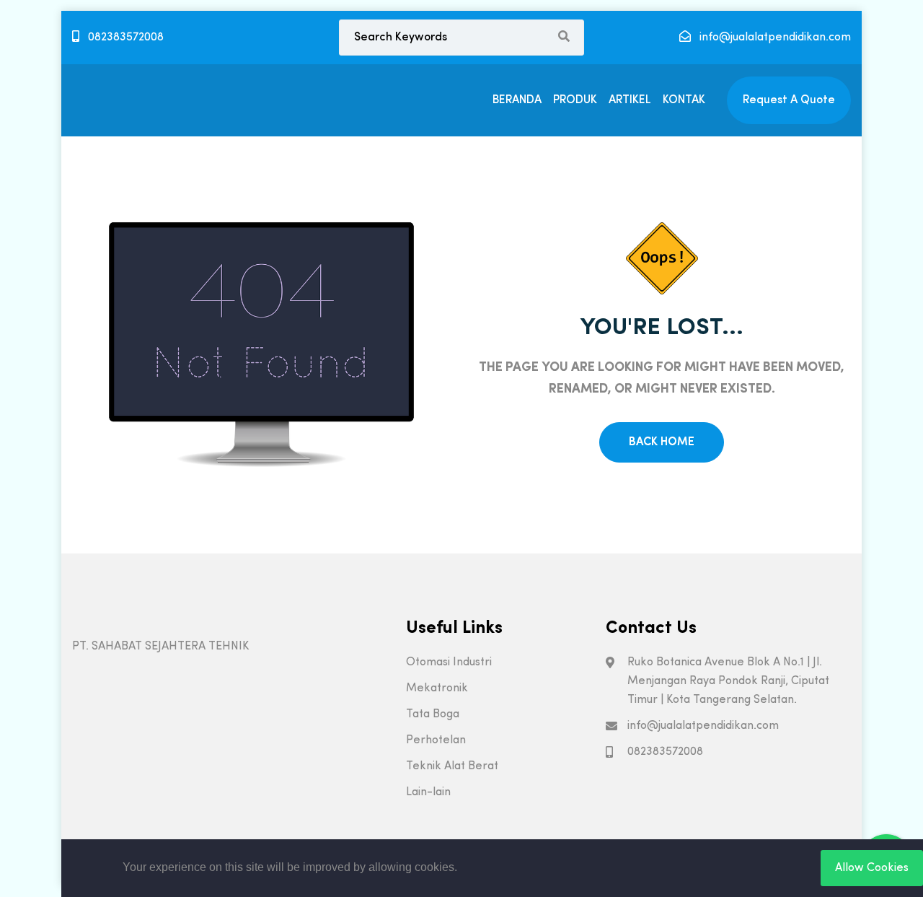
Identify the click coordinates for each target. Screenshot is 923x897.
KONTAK (684, 100)
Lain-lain (428, 792)
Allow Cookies (872, 868)
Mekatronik (437, 688)
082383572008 (124, 37)
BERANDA (517, 100)
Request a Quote (789, 100)
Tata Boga (432, 714)
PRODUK (575, 100)
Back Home (661, 442)
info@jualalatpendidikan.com (774, 37)
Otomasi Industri (449, 662)
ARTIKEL (630, 100)
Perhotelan (436, 740)
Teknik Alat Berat (452, 766)
